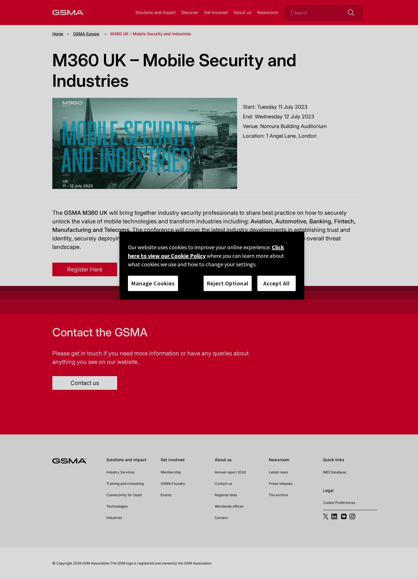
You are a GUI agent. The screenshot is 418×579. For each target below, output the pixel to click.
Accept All (276, 283)
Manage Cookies (153, 283)
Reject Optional (228, 283)
